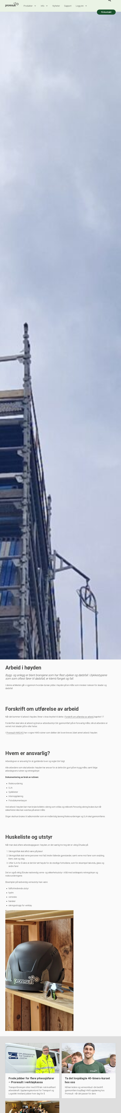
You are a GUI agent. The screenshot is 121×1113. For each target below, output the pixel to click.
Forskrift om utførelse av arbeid (79, 717)
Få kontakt (106, 12)
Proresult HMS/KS (15, 732)
